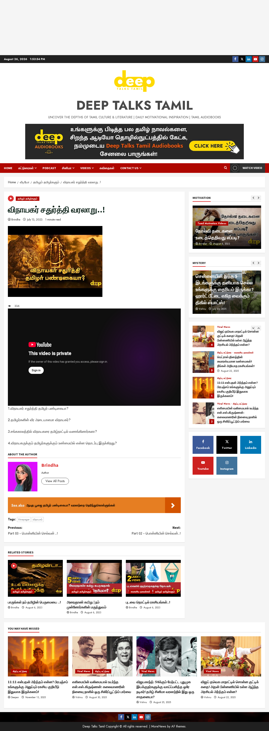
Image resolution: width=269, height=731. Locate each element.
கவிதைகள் (107, 168)
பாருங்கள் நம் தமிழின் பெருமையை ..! (34, 602)
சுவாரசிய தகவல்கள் (140, 591)
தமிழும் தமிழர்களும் (27, 198)
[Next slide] (258, 197)
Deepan (15, 697)
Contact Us (129, 168)
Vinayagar (24, 519)
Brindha (15, 219)
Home (8, 168)
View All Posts (55, 481)
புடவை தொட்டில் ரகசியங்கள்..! (148, 602)
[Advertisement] (134, 27)
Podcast (49, 168)
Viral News (223, 327)
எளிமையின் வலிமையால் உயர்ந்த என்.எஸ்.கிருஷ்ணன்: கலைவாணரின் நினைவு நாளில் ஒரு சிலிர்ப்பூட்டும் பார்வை (203, 413)
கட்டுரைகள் (26, 168)
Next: (156, 530)
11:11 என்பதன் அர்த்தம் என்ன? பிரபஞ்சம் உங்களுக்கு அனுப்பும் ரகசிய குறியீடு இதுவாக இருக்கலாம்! (203, 387)
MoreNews (158, 726)
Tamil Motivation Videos (212, 223)
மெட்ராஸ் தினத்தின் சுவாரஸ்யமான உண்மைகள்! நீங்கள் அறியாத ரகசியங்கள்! (203, 362)
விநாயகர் (38, 519)
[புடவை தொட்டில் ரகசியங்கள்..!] (153, 578)
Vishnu (202, 309)
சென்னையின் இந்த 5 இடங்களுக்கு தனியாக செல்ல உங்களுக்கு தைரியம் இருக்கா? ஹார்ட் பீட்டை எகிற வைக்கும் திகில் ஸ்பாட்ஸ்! (225, 289)
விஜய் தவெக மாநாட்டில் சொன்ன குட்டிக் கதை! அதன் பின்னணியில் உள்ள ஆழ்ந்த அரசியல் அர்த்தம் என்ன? (203, 336)
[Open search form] (225, 168)
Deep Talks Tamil (134, 105)
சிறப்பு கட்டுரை (224, 352)
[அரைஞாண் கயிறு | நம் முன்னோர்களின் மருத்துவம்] (94, 578)
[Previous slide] (253, 197)
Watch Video (252, 168)
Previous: (33, 530)
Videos (85, 168)
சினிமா (66, 168)
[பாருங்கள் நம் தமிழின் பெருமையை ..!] (35, 578)
